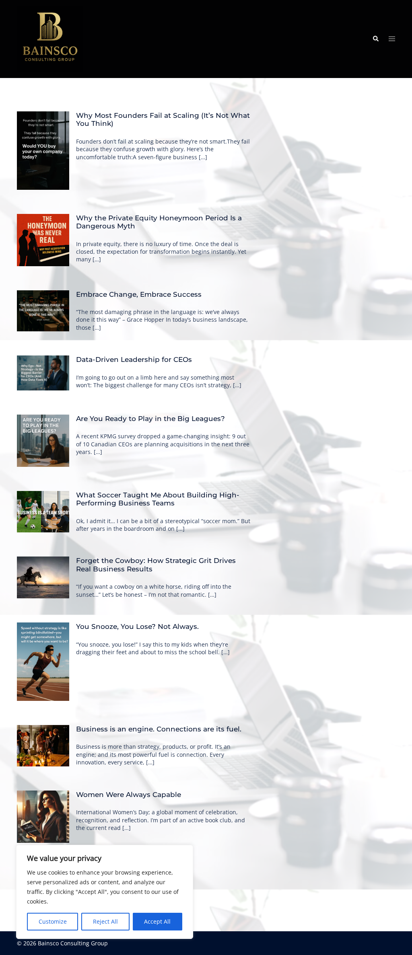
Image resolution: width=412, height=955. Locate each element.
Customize (53, 921)
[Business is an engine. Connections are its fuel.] (43, 745)
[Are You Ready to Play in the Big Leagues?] (43, 441)
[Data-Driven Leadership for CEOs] (43, 372)
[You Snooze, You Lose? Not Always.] (43, 661)
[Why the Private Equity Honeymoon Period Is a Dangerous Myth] (43, 240)
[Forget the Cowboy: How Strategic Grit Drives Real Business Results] (43, 577)
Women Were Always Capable (128, 795)
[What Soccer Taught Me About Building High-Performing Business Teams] (43, 512)
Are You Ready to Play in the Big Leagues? (150, 419)
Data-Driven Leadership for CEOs (134, 359)
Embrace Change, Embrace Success (139, 294)
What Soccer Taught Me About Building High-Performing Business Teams (157, 499)
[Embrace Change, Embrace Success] (43, 311)
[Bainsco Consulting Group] (50, 38)
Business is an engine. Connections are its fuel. (158, 729)
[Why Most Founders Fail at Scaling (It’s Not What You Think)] (43, 150)
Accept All (157, 921)
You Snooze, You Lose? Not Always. (137, 626)
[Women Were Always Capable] (43, 817)
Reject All (105, 921)
